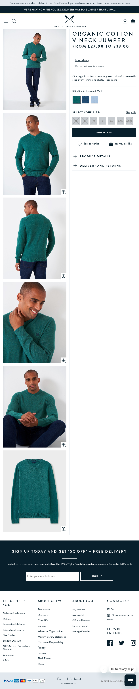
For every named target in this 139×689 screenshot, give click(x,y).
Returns (7, 619)
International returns (13, 630)
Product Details (95, 156)
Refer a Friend (79, 626)
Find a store (44, 609)
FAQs (6, 660)
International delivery (14, 624)
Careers (42, 626)
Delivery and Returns (100, 166)
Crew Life (43, 620)
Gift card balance (81, 620)
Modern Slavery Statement (52, 637)
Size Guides (9, 635)
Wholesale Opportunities (50, 631)
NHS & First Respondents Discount (16, 647)
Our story (43, 615)
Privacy (41, 648)
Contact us (8, 655)
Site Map (42, 653)
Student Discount (12, 641)
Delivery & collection (14, 613)
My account (78, 609)
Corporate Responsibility (50, 642)
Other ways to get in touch (120, 617)
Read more (111, 80)
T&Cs (41, 664)
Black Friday (44, 658)
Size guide (131, 112)
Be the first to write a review (89, 66)
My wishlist (78, 615)
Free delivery (82, 60)
